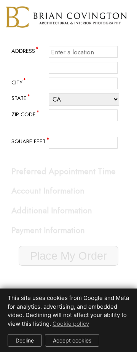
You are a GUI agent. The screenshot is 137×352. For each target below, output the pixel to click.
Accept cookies (72, 340)
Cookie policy (71, 323)
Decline (25, 340)
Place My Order (68, 256)
